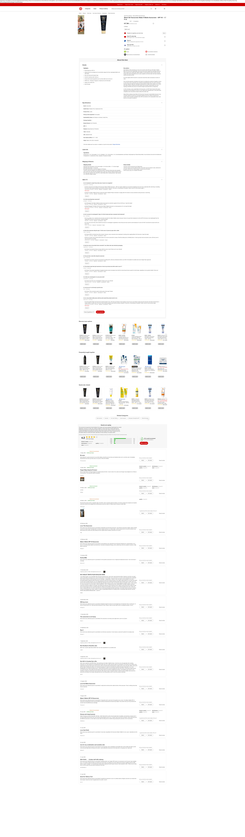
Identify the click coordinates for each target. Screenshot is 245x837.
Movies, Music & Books (143, 0)
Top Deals (205, 0)
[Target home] (80, 8)
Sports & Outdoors (92, 0)
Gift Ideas (157, 0)
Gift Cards (162, 0)
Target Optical (176, 0)
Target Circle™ (120, 4)
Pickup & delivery (104, 8)
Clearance (184, 0)
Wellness (104, 0)
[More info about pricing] (153, 23)
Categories (87, 8)
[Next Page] (166, 335)
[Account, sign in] (158, 8)
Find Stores (20, 2)
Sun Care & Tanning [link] (114, 418)
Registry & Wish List (149, 4)
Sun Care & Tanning (97, 13)
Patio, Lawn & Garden (57, 0)
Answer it (87, 196)
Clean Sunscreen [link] (123, 418)
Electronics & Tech (127, 0)
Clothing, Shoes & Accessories (31, 0)
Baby (77, 0)
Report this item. (116, 144)
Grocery (64, 0)
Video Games (135, 0)
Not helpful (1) (105, 189)
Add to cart (127, 29)
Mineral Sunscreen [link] (145, 418)
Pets (97, 0)
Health (100, 0)
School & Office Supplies (111, 0)
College (17, 0)
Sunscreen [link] (106, 418)
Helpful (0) (100, 189)
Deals (181, 0)
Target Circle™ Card (129, 4)
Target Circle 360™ (139, 4)
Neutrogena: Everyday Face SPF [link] (134, 418)
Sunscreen (104, 13)
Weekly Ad (218, 0)
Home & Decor (41, 0)
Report (110, 189)
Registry (5, 2)
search (151, 8)
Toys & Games (120, 0)
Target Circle (14, 2)
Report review (162, 460)
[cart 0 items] (164, 8)
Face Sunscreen (111, 13)
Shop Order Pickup (225, 0)
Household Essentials (71, 0)
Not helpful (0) (100, 193)
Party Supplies (152, 0)
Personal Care (85, 0)
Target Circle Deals (212, 0)
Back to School (12, 0)
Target (80, 13)
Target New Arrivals (4, 0)
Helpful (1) (95, 250)
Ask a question (100, 312)
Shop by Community (168, 0)
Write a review (144, 443)
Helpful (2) (100, 304)
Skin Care (89, 13)
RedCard (9, 2)
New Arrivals (190, 0)
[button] (128, 21)
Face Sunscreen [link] (99, 418)
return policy (129, 170)
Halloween (21, 0)
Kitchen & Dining (49, 0)
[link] (128, 21)
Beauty (80, 0)
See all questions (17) (89, 312)
